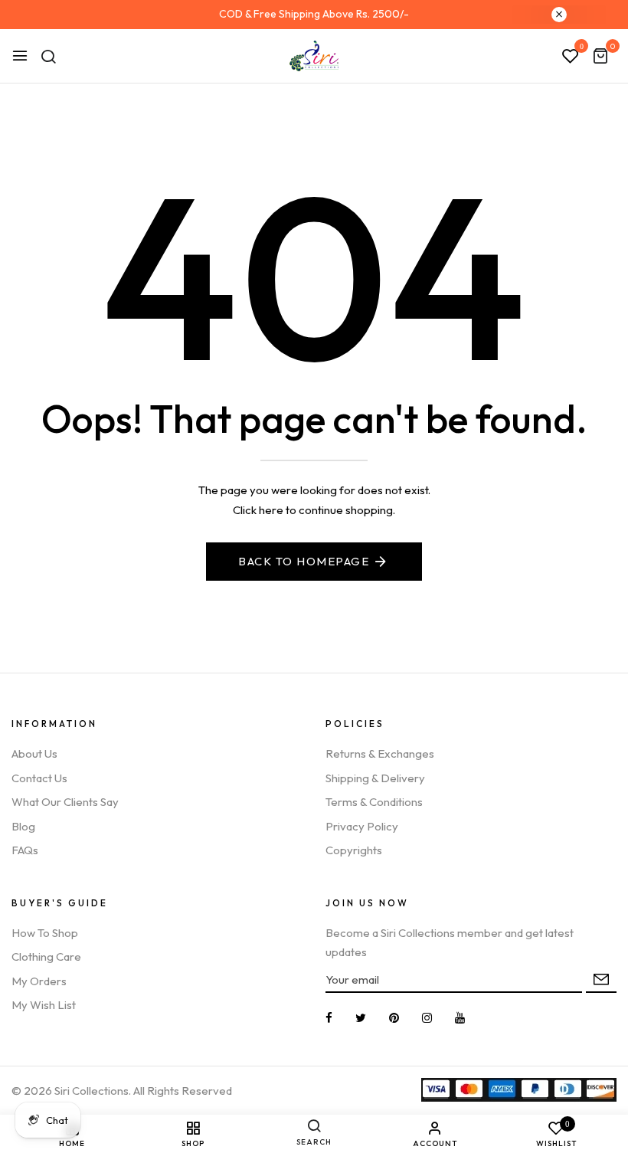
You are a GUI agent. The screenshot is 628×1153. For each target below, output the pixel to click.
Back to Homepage (303, 561)
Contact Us (39, 778)
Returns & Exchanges (379, 753)
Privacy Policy (361, 826)
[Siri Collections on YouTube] (460, 1018)
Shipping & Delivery (375, 778)
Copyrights (353, 850)
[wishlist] (570, 56)
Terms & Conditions (374, 801)
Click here (258, 510)
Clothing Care (46, 956)
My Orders (39, 981)
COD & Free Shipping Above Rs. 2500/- (314, 14)
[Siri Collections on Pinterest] (394, 1018)
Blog (23, 826)
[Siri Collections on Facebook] (328, 1018)
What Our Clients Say (65, 801)
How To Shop (44, 932)
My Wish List (43, 1004)
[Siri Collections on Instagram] (427, 1018)
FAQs (24, 850)
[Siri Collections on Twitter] (360, 1018)
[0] (600, 57)
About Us (34, 753)
